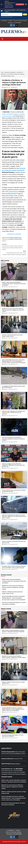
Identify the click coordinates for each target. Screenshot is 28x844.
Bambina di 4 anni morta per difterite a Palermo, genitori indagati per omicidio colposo (13, 310)
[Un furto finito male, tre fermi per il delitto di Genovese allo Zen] (14, 479)
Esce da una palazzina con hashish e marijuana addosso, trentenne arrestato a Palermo (13, 439)
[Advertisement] (14, 55)
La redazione (4, 20)
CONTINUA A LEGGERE (14, 234)
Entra (25, 14)
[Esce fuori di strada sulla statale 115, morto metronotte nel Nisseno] (14, 724)
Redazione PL (6, 87)
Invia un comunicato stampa (20, 20)
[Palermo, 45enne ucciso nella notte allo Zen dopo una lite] (14, 531)
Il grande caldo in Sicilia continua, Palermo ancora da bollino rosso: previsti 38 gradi (13, 566)
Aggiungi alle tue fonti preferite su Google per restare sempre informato (10, 4)
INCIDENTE (7, 237)
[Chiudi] (3, 4)
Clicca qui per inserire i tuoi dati (7, 17)
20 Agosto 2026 (13, 415)
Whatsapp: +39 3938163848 (14, 22)
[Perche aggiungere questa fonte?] (26, 4)
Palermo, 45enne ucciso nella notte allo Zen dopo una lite (14, 542)
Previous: (12, 247)
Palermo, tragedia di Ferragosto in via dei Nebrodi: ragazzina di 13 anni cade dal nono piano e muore (14, 516)
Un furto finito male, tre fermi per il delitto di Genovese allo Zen (14, 490)
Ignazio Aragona (15, 763)
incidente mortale (6, 239)
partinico (4, 240)
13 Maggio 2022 (13, 87)
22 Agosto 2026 (13, 286)
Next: (14, 252)
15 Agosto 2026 (13, 519)
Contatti (10, 20)
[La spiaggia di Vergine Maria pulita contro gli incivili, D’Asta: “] (14, 375)
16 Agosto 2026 (13, 468)
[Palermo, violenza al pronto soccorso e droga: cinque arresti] (14, 324)
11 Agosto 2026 (13, 569)
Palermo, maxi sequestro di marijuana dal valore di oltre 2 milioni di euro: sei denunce (13, 412)
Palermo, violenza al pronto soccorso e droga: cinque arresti (12, 335)
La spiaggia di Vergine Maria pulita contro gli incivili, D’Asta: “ (13, 386)
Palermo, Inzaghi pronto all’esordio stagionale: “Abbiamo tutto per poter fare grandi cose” (13, 465)
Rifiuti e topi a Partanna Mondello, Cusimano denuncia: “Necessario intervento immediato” (14, 283)
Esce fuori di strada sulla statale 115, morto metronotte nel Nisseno (14, 603)
